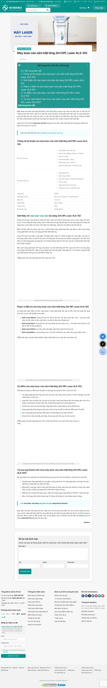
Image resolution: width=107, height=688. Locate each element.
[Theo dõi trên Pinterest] (96, 595)
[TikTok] (102, 344)
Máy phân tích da (45, 667)
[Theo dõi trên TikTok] (89, 595)
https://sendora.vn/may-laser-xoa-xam (49, 133)
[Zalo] (102, 351)
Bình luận (22, 546)
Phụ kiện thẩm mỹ (60, 672)
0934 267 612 (19, 595)
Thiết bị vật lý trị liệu (60, 667)
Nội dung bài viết (31, 71)
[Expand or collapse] (87, 65)
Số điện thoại (5, 643)
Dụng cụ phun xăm (60, 670)
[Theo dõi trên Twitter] (92, 595)
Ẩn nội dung (62, 65)
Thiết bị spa (70, 670)
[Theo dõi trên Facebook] (82, 595)
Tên (20, 562)
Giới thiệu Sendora (87, 611)
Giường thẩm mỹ (6, 667)
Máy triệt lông (32, 670)
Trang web (70, 562)
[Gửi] (47, 10)
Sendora (82, 515)
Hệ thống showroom (88, 614)
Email (45, 562)
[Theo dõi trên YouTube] (102, 595)
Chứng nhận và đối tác (89, 618)
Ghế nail (21, 667)
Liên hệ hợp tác (86, 621)
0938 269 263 (17, 598)
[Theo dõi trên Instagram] (86, 595)
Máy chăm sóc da (33, 667)
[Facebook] (102, 336)
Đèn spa (14, 667)
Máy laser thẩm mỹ (43, 670)
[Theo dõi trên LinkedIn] (99, 595)
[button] (84, 8)
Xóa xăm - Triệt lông (24, 49)
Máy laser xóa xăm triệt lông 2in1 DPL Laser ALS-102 (36, 111)
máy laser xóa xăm (39, 216)
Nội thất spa (4, 670)
